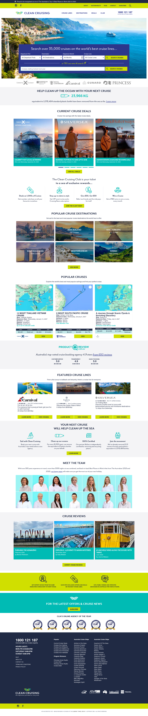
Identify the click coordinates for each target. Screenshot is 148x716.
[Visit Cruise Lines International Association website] (84, 692)
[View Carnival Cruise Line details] (72, 82)
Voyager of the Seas (100, 678)
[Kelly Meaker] (107, 500)
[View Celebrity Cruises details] (25, 82)
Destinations (81, 13)
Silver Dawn (98, 667)
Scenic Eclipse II (99, 654)
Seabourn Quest (99, 658)
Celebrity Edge (78, 656)
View (43, 336)
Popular (56, 639)
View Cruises (44, 417)
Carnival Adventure (80, 649)
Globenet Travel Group (78, 711)
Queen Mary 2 (98, 647)
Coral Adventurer (79, 660)
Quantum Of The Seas (101, 643)
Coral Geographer (80, 664)
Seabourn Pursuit (99, 656)
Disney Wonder (79, 671)
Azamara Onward (79, 645)
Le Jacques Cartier (80, 675)
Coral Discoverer (79, 662)
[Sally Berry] (123, 483)
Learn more (73, 453)
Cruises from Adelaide (61, 652)
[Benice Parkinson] (90, 500)
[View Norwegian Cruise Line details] (42, 82)
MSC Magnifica (78, 678)
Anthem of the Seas (80, 643)
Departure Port (25, 54)
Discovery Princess (80, 669)
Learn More (26, 417)
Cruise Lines (67, 13)
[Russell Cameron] (40, 483)
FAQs (105, 5)
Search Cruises (117, 58)
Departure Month (68, 54)
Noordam (77, 680)
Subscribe (122, 5)
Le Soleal (77, 677)
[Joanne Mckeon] (24, 500)
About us (19, 659)
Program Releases (60, 656)
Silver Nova (97, 671)
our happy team (56, 471)
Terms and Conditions (23, 664)
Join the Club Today (74, 206)
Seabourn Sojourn (100, 660)
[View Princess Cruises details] (117, 82)
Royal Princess (99, 652)
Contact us (19, 662)
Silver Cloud (98, 665)
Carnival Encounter (80, 651)
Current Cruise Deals (60, 643)
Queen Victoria (99, 649)
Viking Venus (98, 675)
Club (103, 13)
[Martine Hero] (123, 500)
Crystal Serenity (79, 665)
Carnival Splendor (79, 654)
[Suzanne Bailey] (57, 483)
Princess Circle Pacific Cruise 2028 (61, 665)
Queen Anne (98, 645)
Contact (113, 5)
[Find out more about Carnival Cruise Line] (28, 399)
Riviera (96, 651)
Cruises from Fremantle (61, 651)
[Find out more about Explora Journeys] (67, 399)
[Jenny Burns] (74, 483)
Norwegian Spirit (79, 682)
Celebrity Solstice (79, 658)
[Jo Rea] (107, 483)
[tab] (60, 167)
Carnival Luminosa (80, 652)
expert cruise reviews (73, 565)
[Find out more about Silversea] (105, 398)
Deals (94, 13)
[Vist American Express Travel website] (126, 692)
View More (74, 267)
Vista (95, 677)
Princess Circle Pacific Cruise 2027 (61, 661)
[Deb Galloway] (40, 500)
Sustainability (96, 5)
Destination (45, 54)
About (86, 5)
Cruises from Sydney (60, 645)
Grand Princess (79, 673)
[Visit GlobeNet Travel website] (105, 692)
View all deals (74, 172)
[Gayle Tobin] (24, 483)
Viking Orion (98, 673)
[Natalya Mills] (57, 500)
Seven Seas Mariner (100, 664)
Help (17, 657)
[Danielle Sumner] (90, 483)
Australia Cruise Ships (81, 639)
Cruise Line (88, 54)
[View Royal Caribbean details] (56, 82)
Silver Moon (98, 669)
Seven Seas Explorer (101, 662)
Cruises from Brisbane (61, 647)
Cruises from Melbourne (61, 649)
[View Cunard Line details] (91, 82)
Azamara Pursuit (79, 647)
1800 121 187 (125, 12)
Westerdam (97, 680)
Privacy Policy (21, 667)
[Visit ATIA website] (95, 692)
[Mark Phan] (74, 500)
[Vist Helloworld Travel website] (114, 692)
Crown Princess (79, 667)
